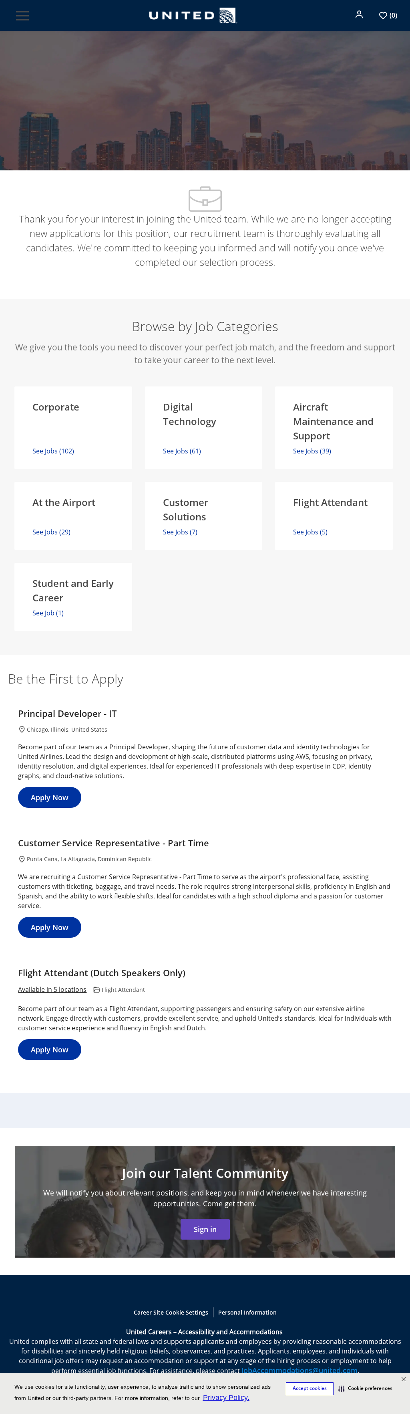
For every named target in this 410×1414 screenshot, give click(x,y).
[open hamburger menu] (22, 15)
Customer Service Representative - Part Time (113, 843)
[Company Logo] (193, 14)
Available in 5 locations (52, 990)
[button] (360, 14)
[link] (205, 1229)
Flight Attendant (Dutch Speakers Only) (101, 973)
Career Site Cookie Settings (171, 1312)
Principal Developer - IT (67, 713)
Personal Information (247, 1312)
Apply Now (49, 797)
